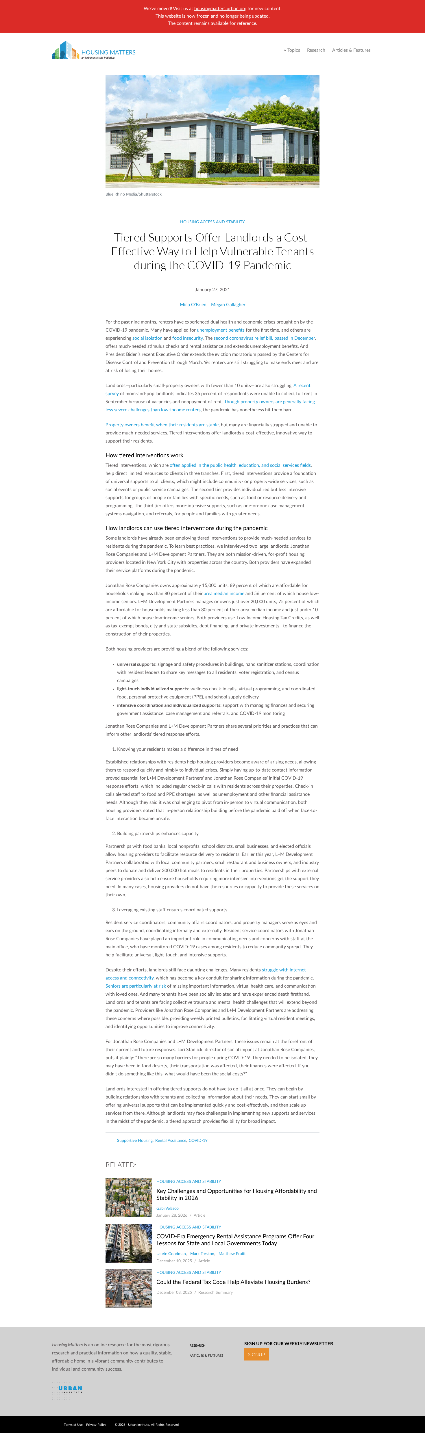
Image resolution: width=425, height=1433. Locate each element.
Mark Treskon (202, 1254)
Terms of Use (73, 1424)
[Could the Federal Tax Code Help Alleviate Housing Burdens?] (129, 1288)
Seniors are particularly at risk (136, 986)
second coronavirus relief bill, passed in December (264, 338)
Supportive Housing (135, 1141)
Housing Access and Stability (212, 222)
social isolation (147, 338)
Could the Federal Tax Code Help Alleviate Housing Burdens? (233, 1282)
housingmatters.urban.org (220, 8)
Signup (256, 1354)
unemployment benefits (221, 330)
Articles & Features (351, 50)
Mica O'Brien (193, 304)
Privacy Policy (96, 1424)
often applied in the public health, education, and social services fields (240, 465)
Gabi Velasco (167, 1209)
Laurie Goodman (171, 1254)
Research (316, 50)
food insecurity (187, 338)
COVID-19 (198, 1141)
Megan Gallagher (228, 304)
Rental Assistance (170, 1141)
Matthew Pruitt (232, 1254)
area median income (224, 593)
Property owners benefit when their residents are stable (162, 425)
